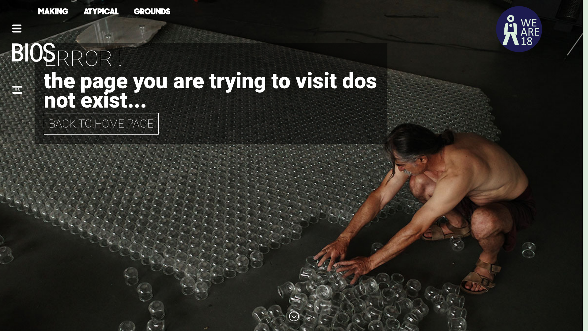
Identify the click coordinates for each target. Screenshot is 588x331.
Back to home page (101, 123)
